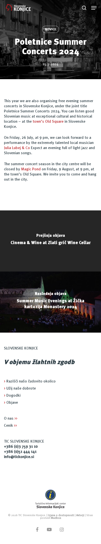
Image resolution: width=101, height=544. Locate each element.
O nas (10, 419)
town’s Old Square (48, 122)
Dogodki (12, 396)
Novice (50, 29)
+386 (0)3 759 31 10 (21, 447)
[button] (94, 7)
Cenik (10, 426)
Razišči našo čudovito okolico (30, 381)
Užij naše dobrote (20, 389)
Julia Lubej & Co (17, 148)
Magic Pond (31, 169)
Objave (11, 403)
